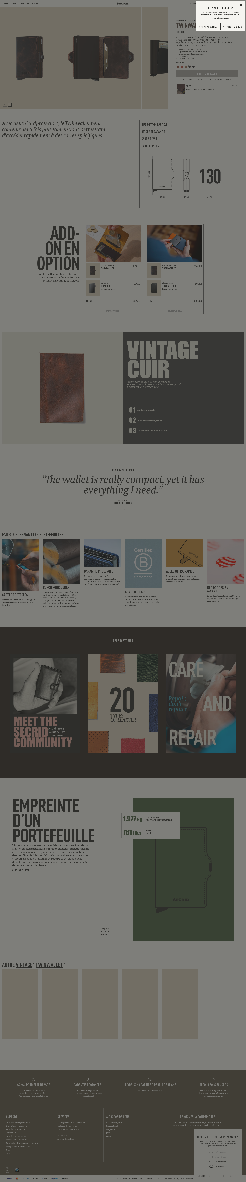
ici (228, 18)
